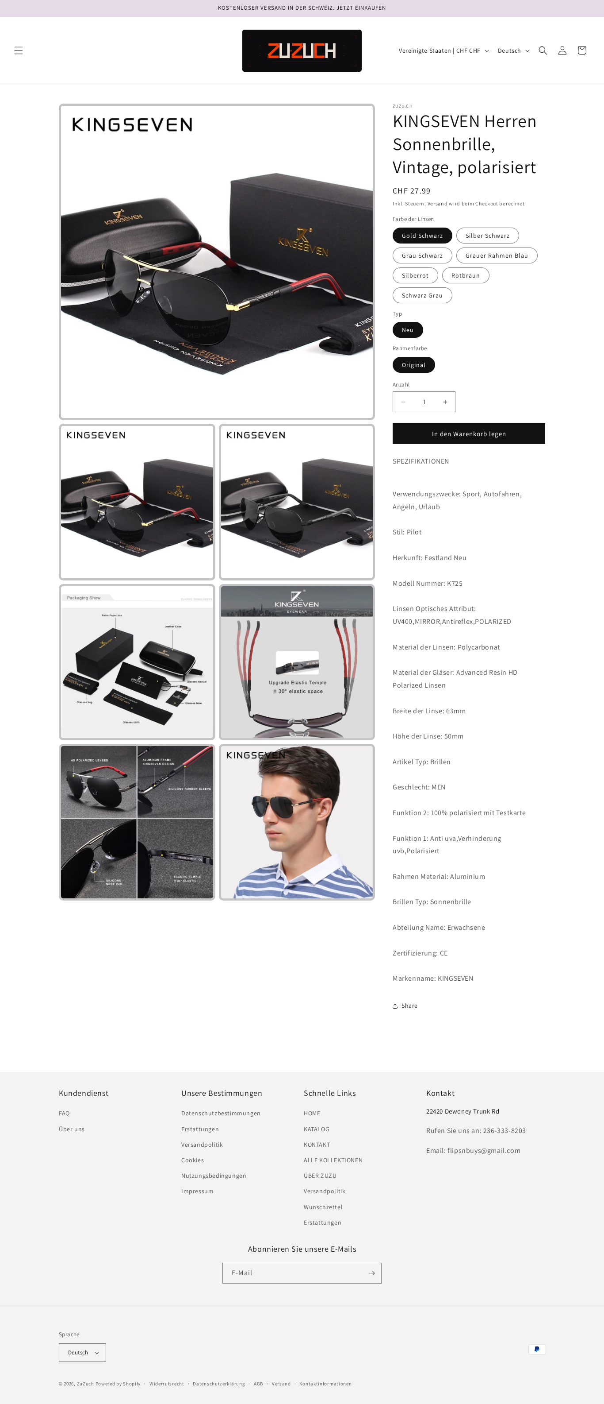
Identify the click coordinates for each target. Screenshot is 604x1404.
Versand (438, 203)
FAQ (64, 1113)
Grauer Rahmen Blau (497, 255)
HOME (312, 1113)
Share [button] (409, 1005)
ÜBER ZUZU (320, 1176)
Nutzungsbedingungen (213, 1176)
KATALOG (316, 1129)
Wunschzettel (323, 1207)
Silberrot (415, 275)
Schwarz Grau (422, 295)
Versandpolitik (202, 1145)
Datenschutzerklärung (219, 1384)
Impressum (197, 1191)
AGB (258, 1384)
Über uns (72, 1129)
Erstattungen (200, 1129)
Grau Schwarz (422, 255)
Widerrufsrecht (166, 1384)
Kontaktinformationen (325, 1384)
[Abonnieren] (371, 1273)
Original (414, 365)
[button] (18, 50)
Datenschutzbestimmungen (221, 1113)
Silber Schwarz (488, 236)
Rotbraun (465, 275)
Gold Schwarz (422, 236)
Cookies (192, 1160)
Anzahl (401, 384)
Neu (408, 330)
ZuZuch (85, 1384)
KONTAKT (317, 1145)
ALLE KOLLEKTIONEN (333, 1160)
